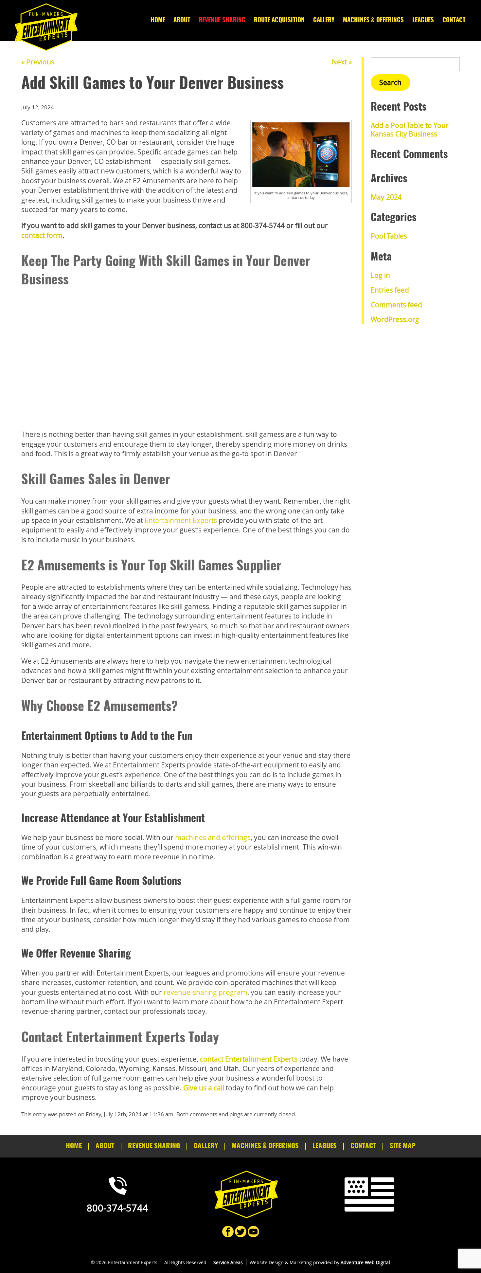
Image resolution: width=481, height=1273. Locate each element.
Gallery (323, 20)
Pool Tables (389, 236)
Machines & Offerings (373, 20)
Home (158, 20)
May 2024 (386, 197)
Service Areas (228, 1262)
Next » (342, 61)
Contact (453, 20)
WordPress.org (395, 319)
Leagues (423, 20)
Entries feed (390, 290)
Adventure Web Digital (365, 1262)
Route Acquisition (279, 20)
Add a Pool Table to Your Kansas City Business (410, 129)
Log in (380, 275)
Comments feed (396, 304)
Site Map (403, 1146)
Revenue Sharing (222, 20)
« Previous (37, 61)
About (181, 20)
